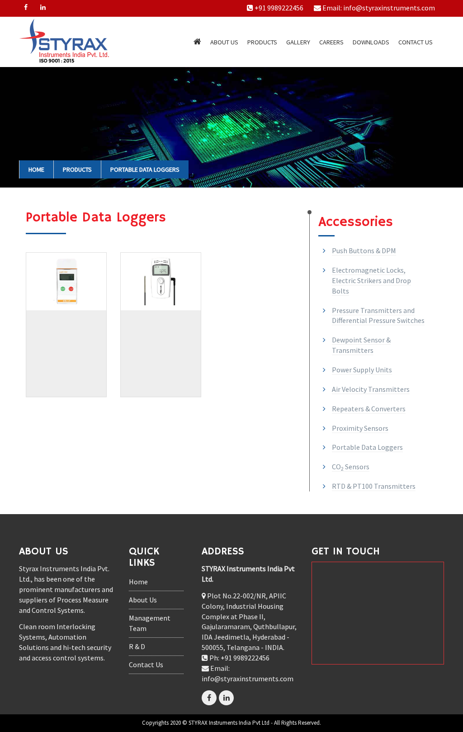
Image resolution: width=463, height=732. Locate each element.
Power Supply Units (362, 369)
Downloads (371, 42)
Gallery (298, 42)
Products (262, 42)
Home (36, 169)
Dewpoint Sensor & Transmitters (361, 345)
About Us (143, 599)
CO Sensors (350, 467)
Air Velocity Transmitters (371, 389)
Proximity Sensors (360, 428)
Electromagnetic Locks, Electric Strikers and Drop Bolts (371, 280)
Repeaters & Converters (369, 408)
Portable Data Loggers (145, 169)
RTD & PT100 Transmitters (374, 486)
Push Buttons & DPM (364, 250)
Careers (331, 42)
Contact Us (415, 42)
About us (224, 42)
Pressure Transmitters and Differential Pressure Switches (378, 315)
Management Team (149, 623)
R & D (137, 646)
